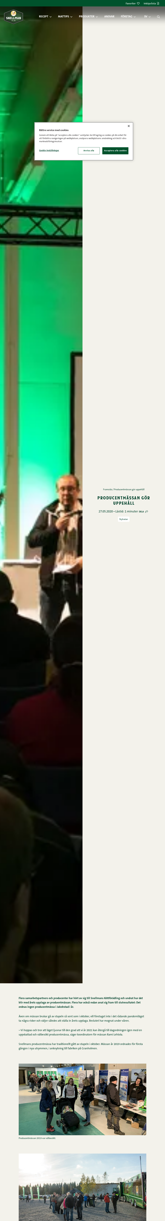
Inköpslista (150, 3)
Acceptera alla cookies (115, 151)
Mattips (63, 16)
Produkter (86, 16)
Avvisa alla (88, 151)
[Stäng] (128, 126)
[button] (52, 17)
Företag (126, 16)
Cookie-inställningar (49, 151)
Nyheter (123, 519)
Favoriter (131, 3)
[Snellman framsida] (13, 16)
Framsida (107, 490)
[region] (83, 141)
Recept (43, 16)
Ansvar (109, 16)
